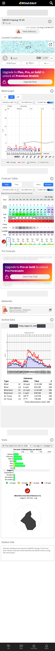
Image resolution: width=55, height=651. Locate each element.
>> (43, 326)
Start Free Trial (30, 276)
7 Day (16, 184)
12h (11, 97)
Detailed (48, 184)
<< (11, 326)
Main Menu (4, 3)
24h (18, 97)
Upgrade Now (30, 81)
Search (51, 2)
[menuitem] (5, 97)
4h (5, 97)
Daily (7, 184)
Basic (39, 184)
